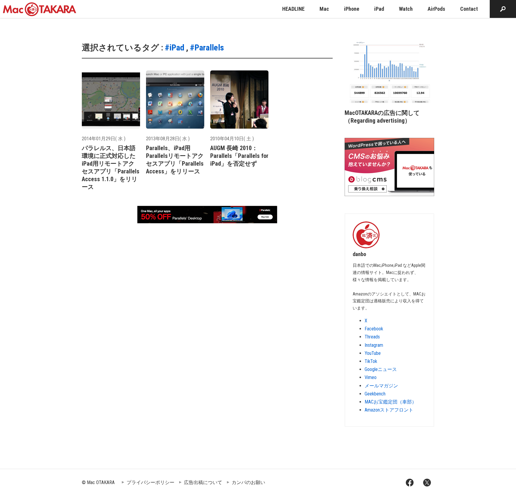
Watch (406, 9)
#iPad (174, 48)
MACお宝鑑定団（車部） (391, 402)
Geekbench (375, 394)
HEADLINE (293, 9)
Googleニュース (381, 369)
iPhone (351, 9)
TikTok (371, 361)
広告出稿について (203, 482)
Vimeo (371, 377)
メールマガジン (381, 386)
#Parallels (207, 48)
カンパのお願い (248, 482)
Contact (469, 9)
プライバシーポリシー (150, 482)
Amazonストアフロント (389, 410)
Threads (372, 337)
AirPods (436, 9)
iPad (379, 9)
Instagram (374, 345)
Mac (324, 9)
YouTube (373, 353)
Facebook (374, 329)
